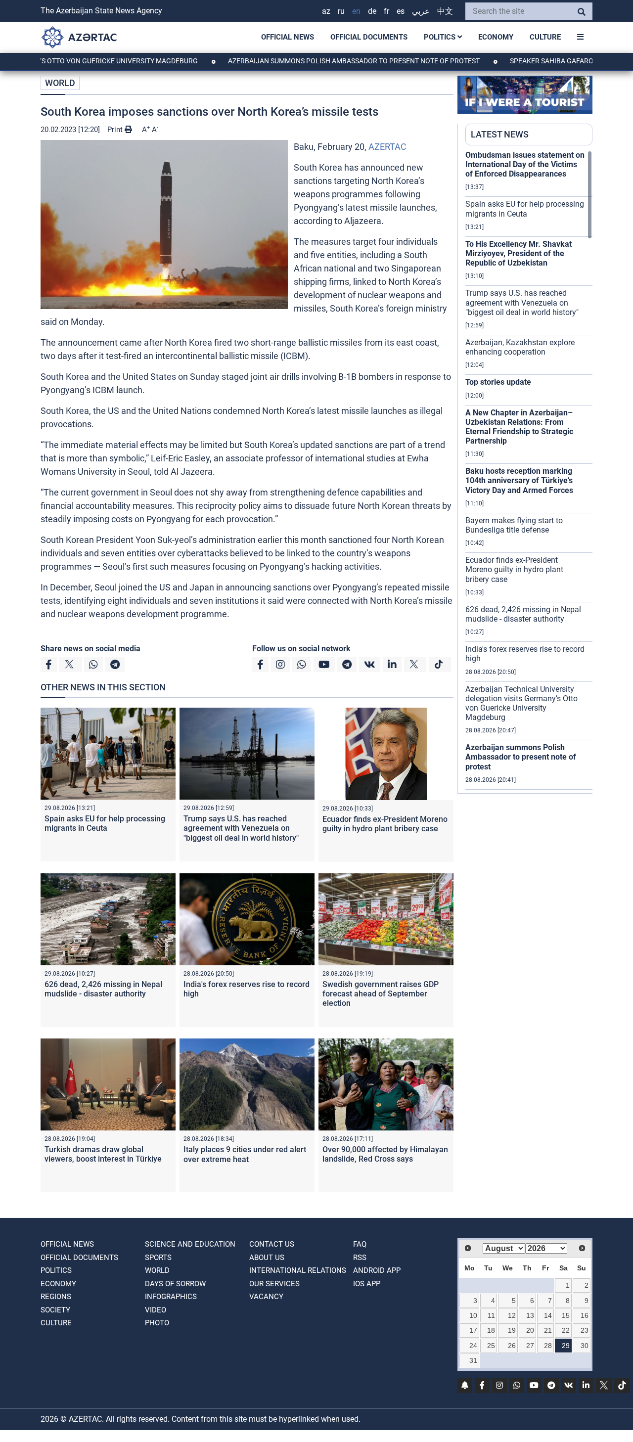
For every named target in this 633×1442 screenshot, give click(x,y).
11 (491, 1315)
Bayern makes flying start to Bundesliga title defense (514, 525)
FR (386, 11)
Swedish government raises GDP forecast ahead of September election (380, 994)
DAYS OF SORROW (175, 1283)
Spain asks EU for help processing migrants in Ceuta (105, 823)
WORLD (60, 83)
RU (341, 11)
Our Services (274, 1283)
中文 (445, 11)
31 (473, 1360)
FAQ (359, 1244)
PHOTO (157, 1322)
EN (356, 11)
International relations (297, 1270)
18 (491, 1330)
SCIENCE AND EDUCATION (190, 1244)
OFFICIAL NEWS (287, 37)
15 (566, 1315)
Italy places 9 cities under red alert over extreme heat (244, 1154)
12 (512, 1315)
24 (473, 1346)
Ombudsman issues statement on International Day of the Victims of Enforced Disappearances (525, 164)
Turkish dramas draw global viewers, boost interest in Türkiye (103, 1154)
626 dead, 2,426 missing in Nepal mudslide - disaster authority (103, 989)
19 (512, 1330)
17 (473, 1330)
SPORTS (158, 1257)
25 (491, 1346)
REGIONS (56, 1296)
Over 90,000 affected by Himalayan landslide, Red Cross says (385, 1154)
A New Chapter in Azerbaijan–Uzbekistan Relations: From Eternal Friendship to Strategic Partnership (519, 427)
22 (566, 1330)
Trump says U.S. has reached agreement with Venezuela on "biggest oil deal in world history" (241, 828)
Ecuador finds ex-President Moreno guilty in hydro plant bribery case (385, 823)
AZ (326, 11)
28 (548, 1346)
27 (530, 1346)
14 (548, 1315)
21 (548, 1330)
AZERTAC (387, 146)
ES (401, 11)
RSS (359, 1257)
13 (530, 1315)
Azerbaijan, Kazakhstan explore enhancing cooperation (520, 347)
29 (566, 1346)
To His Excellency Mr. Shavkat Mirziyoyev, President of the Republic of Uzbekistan (518, 253)
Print (116, 129)
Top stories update (498, 382)
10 (473, 1315)
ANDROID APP (377, 1270)
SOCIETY (55, 1310)
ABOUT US (266, 1257)
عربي (421, 11)
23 (584, 1330)
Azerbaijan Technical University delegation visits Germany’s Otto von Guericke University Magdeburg (521, 703)
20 (530, 1330)
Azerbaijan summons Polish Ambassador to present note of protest (313, 61)
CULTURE (545, 37)
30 (584, 1346)
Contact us (271, 1244)
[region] (528, 471)
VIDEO (155, 1310)
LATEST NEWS (500, 134)
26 (512, 1346)
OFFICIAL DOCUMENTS (368, 37)
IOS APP (366, 1283)
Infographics (171, 1296)
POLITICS (440, 37)
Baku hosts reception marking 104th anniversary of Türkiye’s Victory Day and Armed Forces (519, 480)
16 (584, 1315)
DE (372, 11)
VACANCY (266, 1296)
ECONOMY (495, 37)
